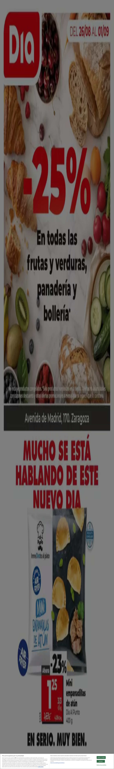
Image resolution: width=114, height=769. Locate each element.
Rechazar (101, 761)
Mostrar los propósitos (101, 765)
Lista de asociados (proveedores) (57, 762)
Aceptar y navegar (101, 757)
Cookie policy (40, 766)
